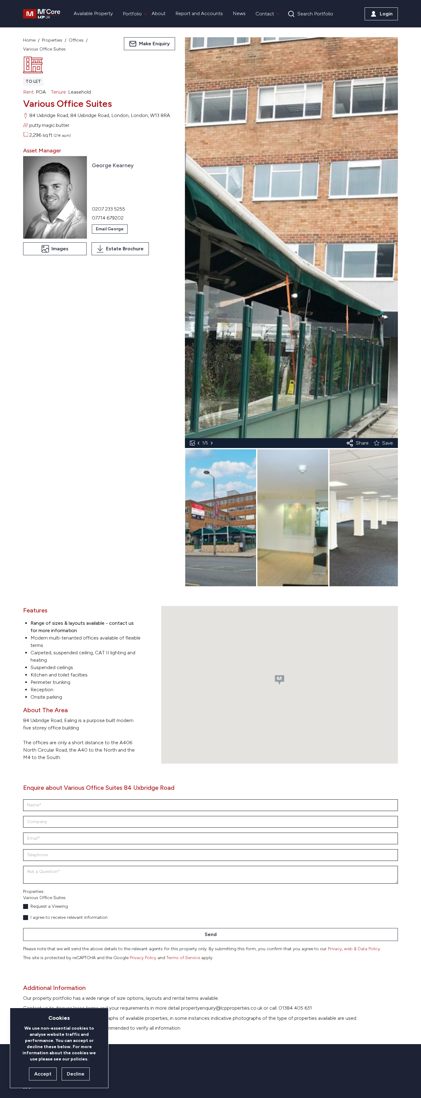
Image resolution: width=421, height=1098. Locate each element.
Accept (42, 1074)
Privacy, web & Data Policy (354, 948)
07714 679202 (108, 218)
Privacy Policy (143, 957)
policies (79, 1059)
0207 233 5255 (108, 209)
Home (29, 40)
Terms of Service (183, 957)
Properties (52, 40)
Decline (75, 1074)
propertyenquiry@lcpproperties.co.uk (221, 1008)
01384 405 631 (295, 1008)
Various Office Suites (44, 49)
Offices (76, 40)
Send (211, 934)
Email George (110, 229)
